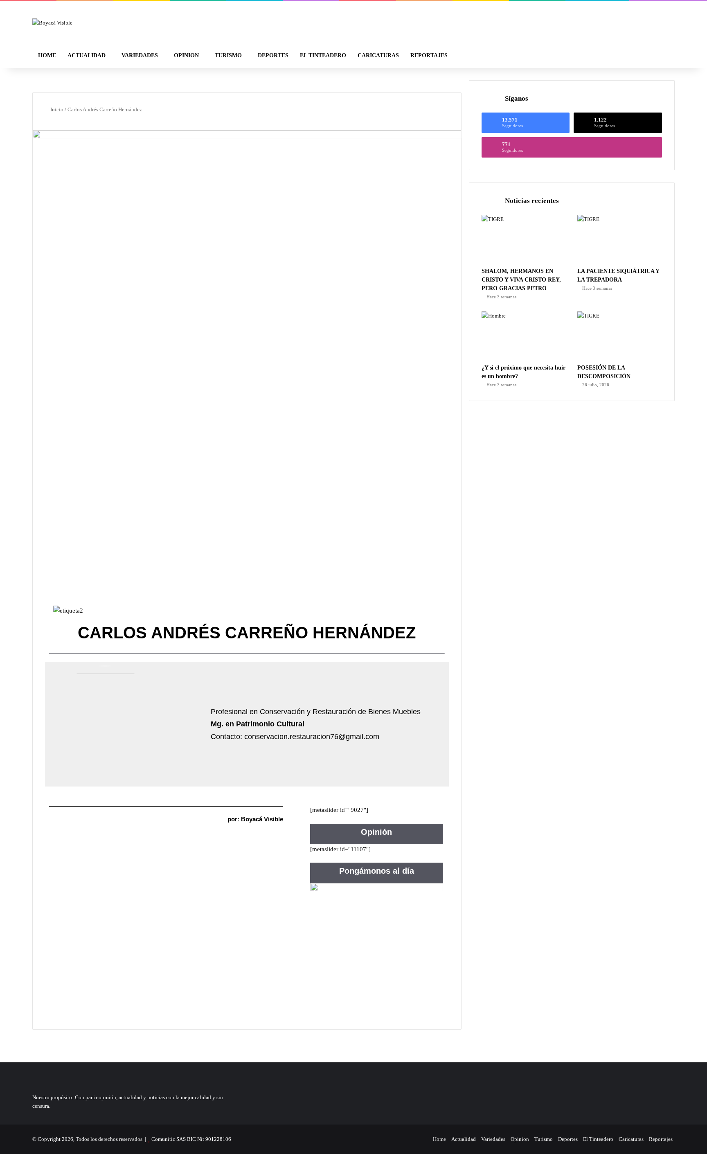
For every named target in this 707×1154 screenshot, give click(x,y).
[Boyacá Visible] (52, 22)
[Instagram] (422, 1139)
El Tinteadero (323, 55)
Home (47, 55)
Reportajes (429, 55)
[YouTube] (412, 1139)
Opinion (186, 55)
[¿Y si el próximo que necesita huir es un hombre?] (524, 335)
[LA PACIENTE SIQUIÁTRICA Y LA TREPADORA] (619, 239)
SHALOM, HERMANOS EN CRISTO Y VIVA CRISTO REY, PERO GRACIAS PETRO (521, 279)
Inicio (56, 109)
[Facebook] (402, 1139)
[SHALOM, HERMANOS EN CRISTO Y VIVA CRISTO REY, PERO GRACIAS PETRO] (524, 239)
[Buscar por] (662, 55)
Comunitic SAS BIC (174, 1139)
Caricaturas (378, 55)
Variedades (140, 55)
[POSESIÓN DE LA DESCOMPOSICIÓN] (619, 335)
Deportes (273, 55)
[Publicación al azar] (650, 55)
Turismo (228, 55)
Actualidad (87, 55)
